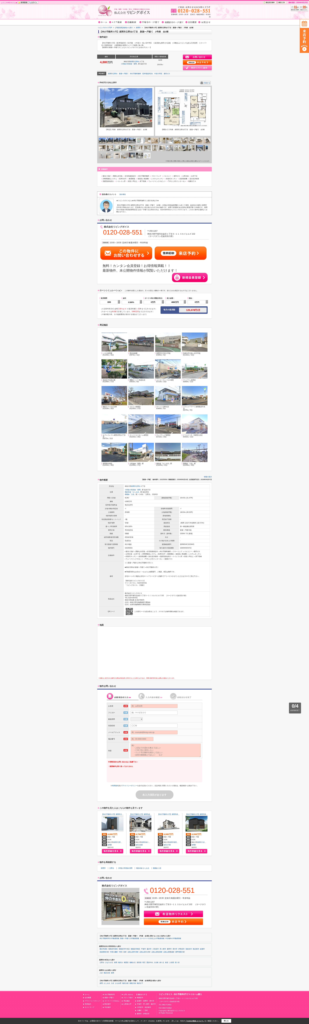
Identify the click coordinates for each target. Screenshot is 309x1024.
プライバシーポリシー (129, 786)
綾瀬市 (202, 949)
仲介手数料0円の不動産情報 (109, 938)
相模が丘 (133, 962)
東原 (166, 962)
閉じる (226, 1021)
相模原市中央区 (124, 949)
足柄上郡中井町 (133, 952)
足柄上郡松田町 (156, 952)
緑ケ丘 (148, 842)
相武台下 (140, 983)
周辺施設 (126, 1001)
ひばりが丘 (109, 962)
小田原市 (155, 949)
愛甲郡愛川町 (180, 952)
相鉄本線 (128, 492)
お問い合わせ (128, 994)
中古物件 (108, 1007)
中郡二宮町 (123, 952)
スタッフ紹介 (128, 998)
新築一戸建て (123, 74)
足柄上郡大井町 (145, 952)
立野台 (137, 61)
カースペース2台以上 (112, 1001)
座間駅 (110, 845)
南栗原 (126, 962)
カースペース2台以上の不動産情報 (152, 938)
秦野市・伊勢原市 (143, 1014)
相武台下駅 (167, 845)
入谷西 (171, 962)
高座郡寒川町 (104, 952)
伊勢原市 (181, 949)
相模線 (127, 494)
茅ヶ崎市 (163, 949)
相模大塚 (133, 983)
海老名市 (189, 949)
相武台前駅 (139, 845)
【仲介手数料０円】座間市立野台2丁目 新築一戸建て (121, 814)
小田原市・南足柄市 (144, 1007)
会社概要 (88, 998)
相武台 (120, 962)
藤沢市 (149, 949)
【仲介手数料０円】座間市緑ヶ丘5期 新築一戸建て (148, 814)
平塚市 (143, 949)
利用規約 (115, 786)
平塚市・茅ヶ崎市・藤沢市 (146, 1004)
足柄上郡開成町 (168, 952)
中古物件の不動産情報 (173, 938)
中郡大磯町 (114, 952)
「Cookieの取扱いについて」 (194, 1021)
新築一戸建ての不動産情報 (129, 938)
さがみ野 (118, 983)
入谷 (132, 494)
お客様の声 (127, 1004)
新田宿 (139, 962)
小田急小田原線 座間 (125, 868)
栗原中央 (150, 962)
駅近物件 (108, 1004)
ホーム (87, 994)
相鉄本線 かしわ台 (142, 868)
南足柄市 (196, 949)
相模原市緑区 (113, 949)
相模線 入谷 (157, 868)
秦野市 (169, 949)
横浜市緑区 (103, 949)
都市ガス (167, 74)
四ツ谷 (177, 962)
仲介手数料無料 (135, 74)
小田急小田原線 (126, 64)
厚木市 (175, 949)
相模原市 (140, 998)
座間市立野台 (112, 74)
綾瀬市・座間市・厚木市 (145, 1001)
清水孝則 (122, 194)
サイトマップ (89, 1007)
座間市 (132, 61)
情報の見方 (208, 477)
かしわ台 (136, 492)
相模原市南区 (135, 949)
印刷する (207, 83)
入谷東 (204, 842)
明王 (144, 962)
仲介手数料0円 (110, 994)
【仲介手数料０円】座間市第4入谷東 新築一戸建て (204, 814)
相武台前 (107, 973)
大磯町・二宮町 (142, 1010)
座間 (135, 64)
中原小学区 (158, 74)
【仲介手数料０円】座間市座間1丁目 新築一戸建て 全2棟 (179, 814)
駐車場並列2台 (148, 74)
